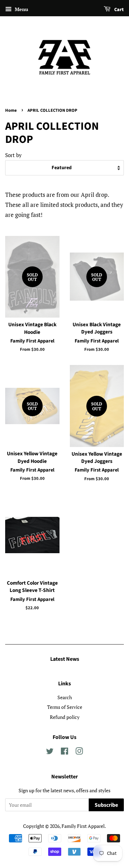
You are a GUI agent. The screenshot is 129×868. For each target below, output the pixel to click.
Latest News (64, 659)
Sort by (13, 155)
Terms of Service (64, 707)
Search (64, 697)
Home (11, 110)
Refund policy (64, 717)
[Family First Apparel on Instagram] (79, 752)
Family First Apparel (83, 826)
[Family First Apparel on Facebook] (64, 752)
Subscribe (106, 805)
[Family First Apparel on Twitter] (50, 752)
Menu (20, 9)
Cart (118, 9)
